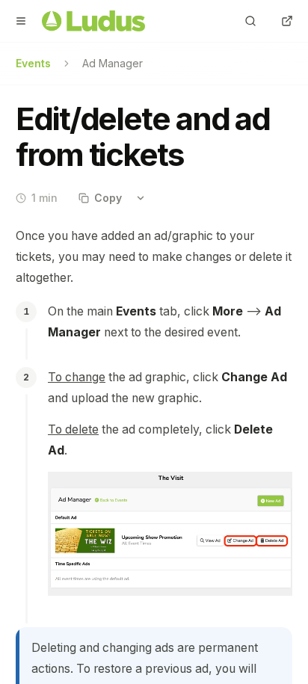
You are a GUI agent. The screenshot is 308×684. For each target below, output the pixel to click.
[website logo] (93, 21)
